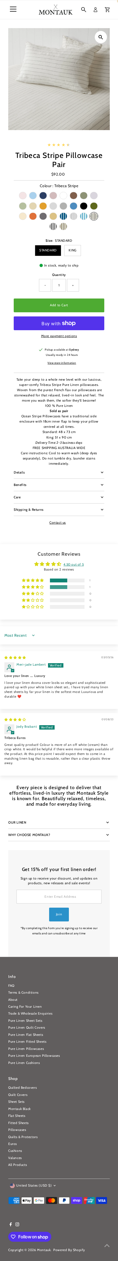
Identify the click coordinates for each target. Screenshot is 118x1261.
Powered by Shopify (69, 1250)
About (13, 1000)
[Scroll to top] (107, 1245)
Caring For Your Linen (25, 1007)
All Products (17, 1165)
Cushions (15, 1151)
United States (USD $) (34, 1185)
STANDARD (48, 250)
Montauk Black (19, 1109)
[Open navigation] (13, 10)
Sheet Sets (16, 1102)
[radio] (22, 195)
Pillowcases (17, 1130)
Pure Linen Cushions (24, 1063)
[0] (107, 9)
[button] (33, 581)
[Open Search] (83, 9)
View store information (61, 363)
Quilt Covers (17, 1095)
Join (59, 914)
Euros (12, 1144)
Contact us (57, 523)
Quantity (59, 275)
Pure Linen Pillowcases (26, 1049)
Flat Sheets (17, 1116)
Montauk (43, 1250)
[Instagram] (17, 1225)
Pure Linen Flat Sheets (25, 1035)
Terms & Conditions (23, 992)
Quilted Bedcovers (22, 1088)
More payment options (59, 336)
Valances (15, 1158)
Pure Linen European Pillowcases (34, 1056)
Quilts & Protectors (23, 1137)
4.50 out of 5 (73, 564)
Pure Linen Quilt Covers (26, 1027)
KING (72, 250)
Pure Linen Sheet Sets (25, 1021)
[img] (15, 658)
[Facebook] (10, 1225)
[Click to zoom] (101, 37)
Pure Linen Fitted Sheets (27, 1042)
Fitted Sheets (18, 1123)
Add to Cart (59, 305)
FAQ (11, 986)
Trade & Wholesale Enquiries (30, 1013)
